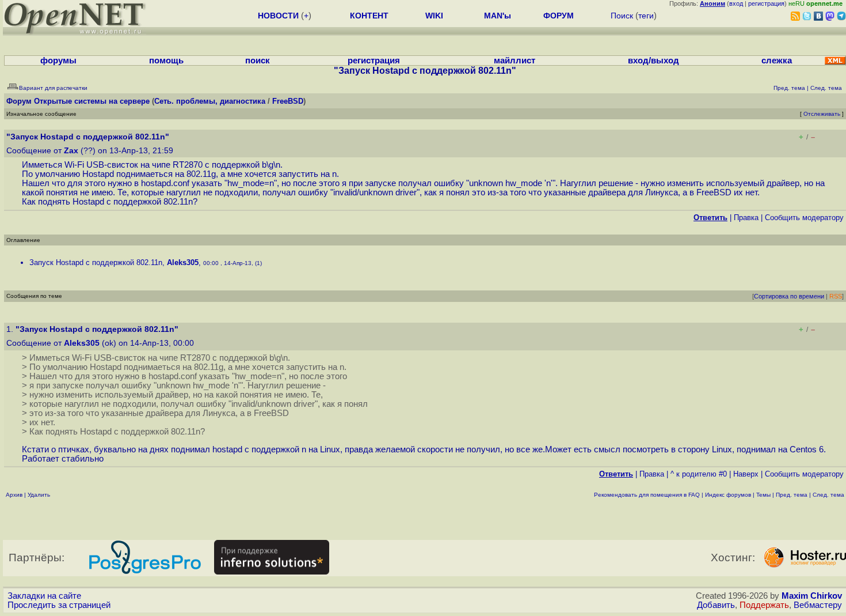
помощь (166, 60)
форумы (58, 60)
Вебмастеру (818, 605)
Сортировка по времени (789, 296)
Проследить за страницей (58, 605)
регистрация (766, 3)
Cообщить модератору (804, 217)
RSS (835, 296)
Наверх (746, 474)
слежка (776, 60)
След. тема (828, 495)
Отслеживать (821, 114)
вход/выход (653, 60)
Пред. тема (791, 495)
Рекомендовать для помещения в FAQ (647, 495)
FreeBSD (287, 101)
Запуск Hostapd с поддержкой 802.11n (95, 262)
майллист (514, 60)
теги (646, 15)
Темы (763, 495)
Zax (71, 150)
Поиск (622, 15)
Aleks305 (183, 262)
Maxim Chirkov (812, 595)
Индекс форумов (728, 495)
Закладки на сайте (44, 595)
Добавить (716, 605)
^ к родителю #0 (698, 474)
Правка (746, 217)
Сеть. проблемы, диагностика (209, 101)
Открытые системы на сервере (92, 101)
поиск (257, 60)
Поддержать (764, 605)
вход (736, 3)
